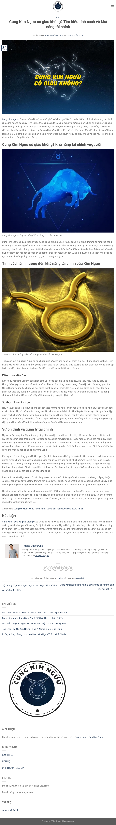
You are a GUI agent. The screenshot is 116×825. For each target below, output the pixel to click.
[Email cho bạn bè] (60, 568)
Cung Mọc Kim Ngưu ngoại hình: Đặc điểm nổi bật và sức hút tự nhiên (48, 508)
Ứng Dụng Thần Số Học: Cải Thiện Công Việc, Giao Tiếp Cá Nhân (34, 612)
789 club (14, 810)
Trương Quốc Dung (74, 35)
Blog (58, 18)
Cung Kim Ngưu (10, 119)
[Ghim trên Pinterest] (65, 568)
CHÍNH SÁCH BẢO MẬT (13, 768)
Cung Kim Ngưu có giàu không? (18, 521)
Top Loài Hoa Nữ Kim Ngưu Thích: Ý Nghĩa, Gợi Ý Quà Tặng (32, 629)
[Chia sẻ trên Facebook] (50, 568)
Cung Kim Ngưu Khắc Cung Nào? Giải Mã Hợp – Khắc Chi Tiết (33, 618)
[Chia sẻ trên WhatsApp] (45, 568)
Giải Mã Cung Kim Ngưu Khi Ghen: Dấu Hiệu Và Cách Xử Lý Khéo (34, 623)
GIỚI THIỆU (7, 755)
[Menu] (112, 6)
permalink (80, 578)
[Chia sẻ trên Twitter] (55, 568)
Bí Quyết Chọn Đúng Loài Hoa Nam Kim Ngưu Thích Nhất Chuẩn (34, 634)
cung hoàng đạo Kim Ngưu (89, 737)
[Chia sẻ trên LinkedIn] (70, 568)
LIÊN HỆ (6, 761)
